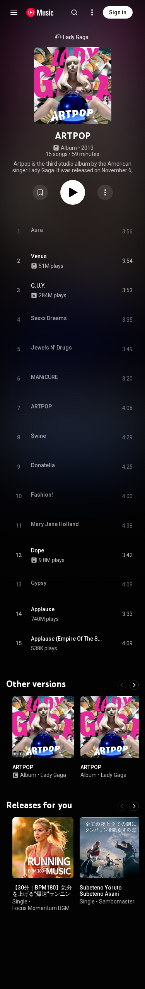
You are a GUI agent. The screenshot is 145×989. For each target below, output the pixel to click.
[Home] (40, 12)
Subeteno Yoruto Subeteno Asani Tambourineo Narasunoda (101, 897)
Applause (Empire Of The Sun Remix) (67, 639)
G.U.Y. (38, 286)
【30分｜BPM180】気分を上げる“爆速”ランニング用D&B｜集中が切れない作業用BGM (42, 897)
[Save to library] (40, 192)
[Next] (134, 685)
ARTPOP (22, 767)
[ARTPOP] (43, 727)
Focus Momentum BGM (41, 908)
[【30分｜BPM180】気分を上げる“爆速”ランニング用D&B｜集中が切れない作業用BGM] (42, 847)
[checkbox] (127, 261)
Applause (43, 609)
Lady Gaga (76, 37)
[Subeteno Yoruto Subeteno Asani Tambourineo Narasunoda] (110, 847)
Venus (39, 256)
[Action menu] (105, 192)
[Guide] (14, 12)
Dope (37, 550)
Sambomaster (117, 901)
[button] (40, 192)
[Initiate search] (74, 12)
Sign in (117, 12)
